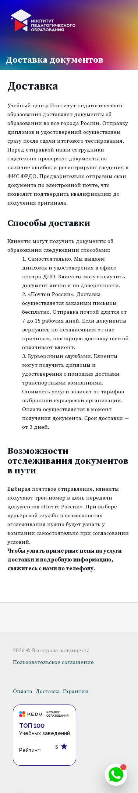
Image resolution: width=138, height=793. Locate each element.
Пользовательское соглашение (53, 662)
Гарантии (76, 691)
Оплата (22, 691)
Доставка (47, 691)
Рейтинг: (30, 750)
